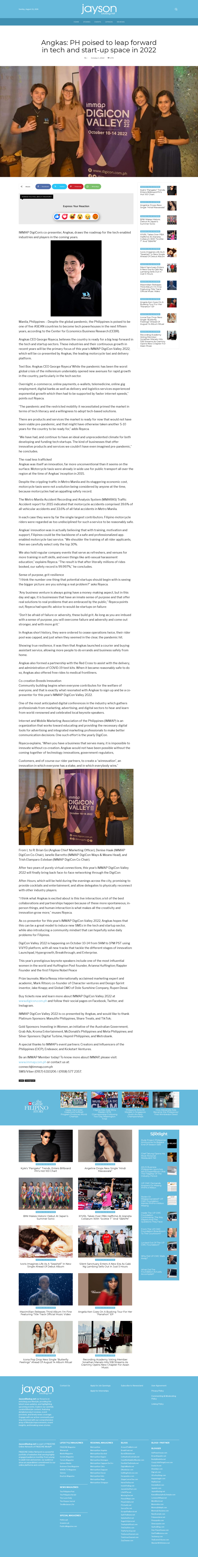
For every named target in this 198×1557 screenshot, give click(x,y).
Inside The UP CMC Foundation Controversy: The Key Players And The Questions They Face (152, 1217)
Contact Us (65, 1385)
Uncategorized (29, 1081)
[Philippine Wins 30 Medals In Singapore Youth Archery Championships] (135, 1100)
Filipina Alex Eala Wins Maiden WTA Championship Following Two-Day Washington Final (104, 1114)
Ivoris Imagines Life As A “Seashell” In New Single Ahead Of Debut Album (152, 254)
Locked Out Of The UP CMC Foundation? (152, 1243)
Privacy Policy (157, 1391)
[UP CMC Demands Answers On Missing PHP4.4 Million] (172, 1186)
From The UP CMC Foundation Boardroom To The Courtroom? (153, 1231)
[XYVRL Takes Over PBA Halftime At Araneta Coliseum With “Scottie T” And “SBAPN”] (172, 235)
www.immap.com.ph (32, 1062)
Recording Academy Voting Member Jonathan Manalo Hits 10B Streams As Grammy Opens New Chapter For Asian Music (153, 340)
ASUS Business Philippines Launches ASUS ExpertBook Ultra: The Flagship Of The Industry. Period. (153, 1171)
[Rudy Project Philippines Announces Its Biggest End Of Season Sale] (172, 1143)
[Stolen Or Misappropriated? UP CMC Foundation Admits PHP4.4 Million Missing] (172, 1200)
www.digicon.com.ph (33, 1001)
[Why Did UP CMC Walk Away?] (172, 1259)
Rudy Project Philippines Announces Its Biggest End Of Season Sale (153, 1142)
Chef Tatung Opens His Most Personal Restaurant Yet (153, 1155)
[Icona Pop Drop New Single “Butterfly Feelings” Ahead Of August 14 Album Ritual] (172, 318)
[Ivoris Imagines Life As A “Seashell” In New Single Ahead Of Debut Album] (172, 252)
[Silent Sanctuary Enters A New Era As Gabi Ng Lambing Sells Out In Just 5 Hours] (172, 268)
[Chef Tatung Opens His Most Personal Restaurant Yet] (172, 1157)
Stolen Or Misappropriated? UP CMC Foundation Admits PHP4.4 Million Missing (152, 1201)
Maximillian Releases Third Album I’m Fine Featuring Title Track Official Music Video (151, 288)
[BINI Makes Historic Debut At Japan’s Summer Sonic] (172, 220)
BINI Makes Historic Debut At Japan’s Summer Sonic (150, 221)
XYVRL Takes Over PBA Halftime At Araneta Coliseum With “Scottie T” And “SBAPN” (152, 238)
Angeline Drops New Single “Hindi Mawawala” (152, 206)
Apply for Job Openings (100, 1385)
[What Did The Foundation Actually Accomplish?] (172, 1273)
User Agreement (158, 1385)
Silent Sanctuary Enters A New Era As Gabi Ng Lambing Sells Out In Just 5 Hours (152, 270)
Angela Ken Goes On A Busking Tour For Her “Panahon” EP (152, 304)
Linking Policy (157, 1404)
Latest (21, 1081)
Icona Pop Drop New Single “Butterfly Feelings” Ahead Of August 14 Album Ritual (152, 320)
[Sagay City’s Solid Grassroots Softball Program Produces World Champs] (73, 1100)
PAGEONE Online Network (150, 187)
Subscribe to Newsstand (132, 1385)
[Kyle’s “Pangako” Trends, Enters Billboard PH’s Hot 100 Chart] (172, 190)
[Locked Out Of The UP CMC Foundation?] (172, 1246)
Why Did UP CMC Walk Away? (153, 1257)
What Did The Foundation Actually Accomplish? (151, 1271)
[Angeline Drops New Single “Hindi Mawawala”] (172, 205)
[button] (176, 9)
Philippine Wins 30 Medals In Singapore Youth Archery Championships (135, 1113)
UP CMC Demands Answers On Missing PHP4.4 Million (151, 1185)
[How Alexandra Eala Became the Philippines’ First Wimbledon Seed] (166, 1100)
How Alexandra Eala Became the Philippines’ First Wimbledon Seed (165, 1112)
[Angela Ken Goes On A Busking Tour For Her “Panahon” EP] (172, 302)
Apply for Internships (99, 1391)
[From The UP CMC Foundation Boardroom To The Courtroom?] (172, 1232)
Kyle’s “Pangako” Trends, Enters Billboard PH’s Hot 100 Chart (152, 192)
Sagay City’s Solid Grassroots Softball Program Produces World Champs (74, 1113)
